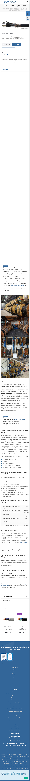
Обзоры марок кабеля (15, 730)
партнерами (23, 542)
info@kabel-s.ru (9, 54)
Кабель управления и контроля (15, 694)
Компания (15, 667)
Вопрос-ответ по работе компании (15, 716)
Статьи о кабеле (15, 728)
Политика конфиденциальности (15, 724)
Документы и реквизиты (15, 714)
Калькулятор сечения (19, 38)
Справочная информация (15, 711)
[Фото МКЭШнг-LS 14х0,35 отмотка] (15, 368)
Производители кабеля (15, 720)
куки (2, 773)
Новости (15, 671)
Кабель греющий (15, 704)
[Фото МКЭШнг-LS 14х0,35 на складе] (15, 305)
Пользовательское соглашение (15, 722)
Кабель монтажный (15, 698)
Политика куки (15, 726)
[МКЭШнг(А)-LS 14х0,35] (15, 24)
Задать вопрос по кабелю (15, 718)
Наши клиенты (15, 680)
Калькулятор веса (7, 38)
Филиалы (15, 686)
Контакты (15, 684)
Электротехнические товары (15, 708)
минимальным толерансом (17, 285)
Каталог (15, 689)
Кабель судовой (15, 696)
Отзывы (15, 678)
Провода (15, 706)
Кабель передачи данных (15, 702)
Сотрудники (15, 674)
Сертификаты (15, 676)
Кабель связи (15, 700)
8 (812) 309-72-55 (16, 737)
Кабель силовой (15, 691)
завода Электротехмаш (19, 419)
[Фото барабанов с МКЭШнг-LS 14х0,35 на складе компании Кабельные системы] (15, 326)
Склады (15, 669)
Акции (15, 682)
